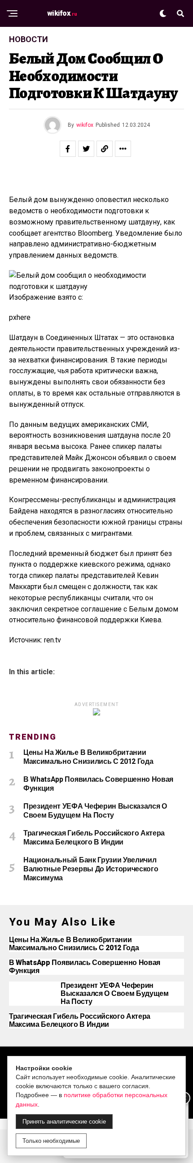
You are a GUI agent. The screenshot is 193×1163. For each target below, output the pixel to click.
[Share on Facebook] (68, 149)
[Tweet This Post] (86, 149)
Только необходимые (51, 1140)
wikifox (84, 125)
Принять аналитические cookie (64, 1121)
